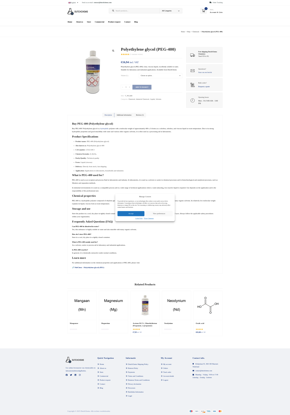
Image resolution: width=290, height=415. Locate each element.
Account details (168, 376)
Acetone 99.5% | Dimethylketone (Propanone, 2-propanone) (145, 324)
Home (70, 22)
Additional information (124, 115)
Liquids (152, 99)
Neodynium (168, 323)
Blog (136, 22)
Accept (130, 214)
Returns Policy (133, 368)
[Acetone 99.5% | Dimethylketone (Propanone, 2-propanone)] (145, 305)
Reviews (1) (140, 115)
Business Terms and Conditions (139, 380)
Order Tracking (217, 2)
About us (79, 22)
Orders (165, 368)
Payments (131, 372)
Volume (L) (124, 75)
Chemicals (195, 32)
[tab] (108, 115)
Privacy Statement (149, 218)
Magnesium (105, 323)
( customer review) (136, 54)
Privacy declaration (134, 384)
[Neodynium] (176, 305)
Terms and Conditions (135, 376)
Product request (114, 22)
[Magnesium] (113, 305)
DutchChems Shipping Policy (138, 364)
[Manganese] (82, 305)
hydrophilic (104, 128)
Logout (165, 380)
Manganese (74, 323)
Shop (188, 32)
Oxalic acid (200, 323)
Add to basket (141, 87)
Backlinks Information (136, 392)
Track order (167, 372)
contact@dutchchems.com (103, 2)
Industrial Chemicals (142, 99)
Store (89, 22)
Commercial (99, 22)
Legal (130, 396)
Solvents (158, 99)
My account (167, 364)
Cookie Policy (139, 218)
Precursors (131, 388)
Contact (127, 22)
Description (108, 115)
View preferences (159, 214)
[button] (113, 51)
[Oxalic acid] (208, 305)
